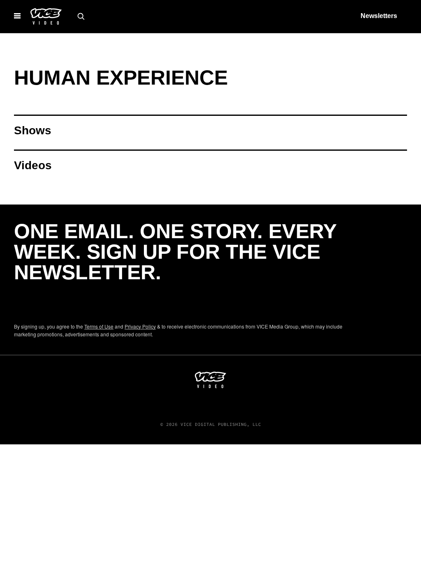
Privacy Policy (140, 326)
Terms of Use (98, 326)
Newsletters (379, 15)
